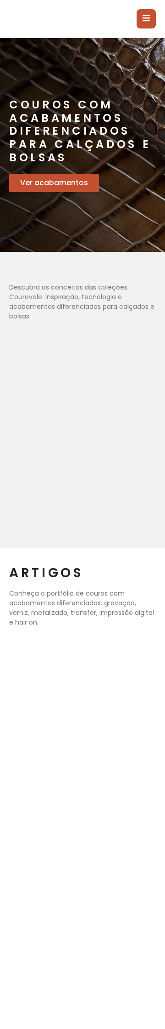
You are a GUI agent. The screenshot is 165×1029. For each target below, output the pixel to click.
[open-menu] (146, 18)
